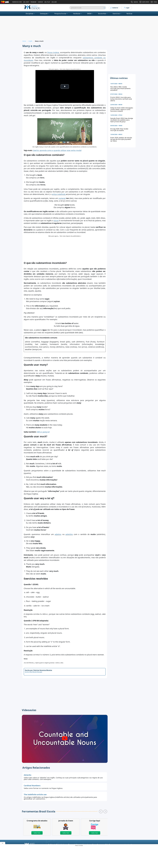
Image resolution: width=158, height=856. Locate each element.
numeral (62, 198)
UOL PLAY (47, 2)
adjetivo (58, 534)
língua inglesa (53, 52)
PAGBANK (33, 2)
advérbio (69, 534)
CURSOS (40, 2)
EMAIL (155, 2)
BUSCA (136, 2)
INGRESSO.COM (17, 2)
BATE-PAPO (145, 2)
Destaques (44, 14)
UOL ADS (54, 2)
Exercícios (116, 14)
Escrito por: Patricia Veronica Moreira (38, 670)
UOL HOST (26, 2)
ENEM (89, 14)
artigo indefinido (59, 194)
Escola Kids (102, 14)
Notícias (129, 14)
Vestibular (76, 14)
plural (56, 220)
